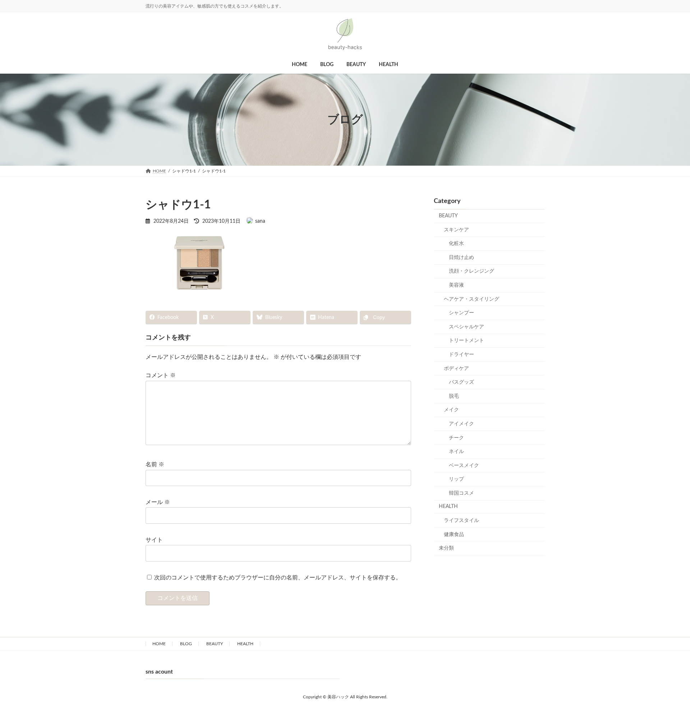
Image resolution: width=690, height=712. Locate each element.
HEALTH (448, 506)
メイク (451, 409)
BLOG (186, 644)
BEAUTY (448, 215)
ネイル (456, 451)
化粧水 (456, 243)
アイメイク (461, 423)
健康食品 (454, 534)
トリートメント (466, 340)
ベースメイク (464, 465)
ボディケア (456, 368)
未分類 (446, 548)
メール (158, 502)
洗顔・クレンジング (471, 271)
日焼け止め (461, 257)
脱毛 (454, 396)
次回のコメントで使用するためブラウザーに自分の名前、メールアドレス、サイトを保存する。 (277, 578)
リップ (456, 479)
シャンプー (461, 312)
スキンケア (456, 229)
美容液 (456, 285)
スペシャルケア (466, 326)
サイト (154, 540)
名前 (155, 464)
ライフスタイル (461, 520)
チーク (456, 437)
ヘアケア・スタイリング (471, 299)
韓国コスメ (461, 493)
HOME (159, 644)
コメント (161, 375)
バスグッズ (461, 382)
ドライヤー (461, 354)
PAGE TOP (663, 677)
